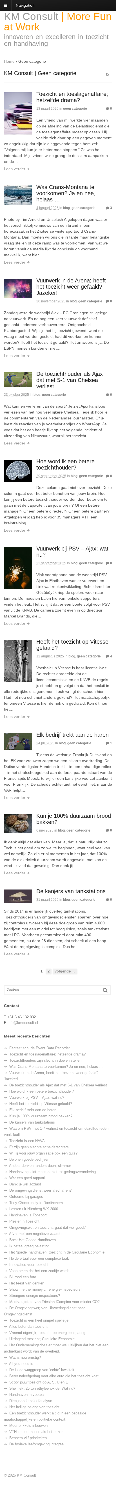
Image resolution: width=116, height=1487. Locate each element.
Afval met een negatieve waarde (35, 1234)
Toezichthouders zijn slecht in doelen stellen (45, 1060)
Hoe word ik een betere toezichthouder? (65, 464)
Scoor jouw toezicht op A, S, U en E (38, 1382)
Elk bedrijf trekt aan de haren (72, 735)
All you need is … (23, 1364)
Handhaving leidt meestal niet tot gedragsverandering (52, 1172)
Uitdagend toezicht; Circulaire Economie (42, 1339)
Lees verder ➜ (17, 169)
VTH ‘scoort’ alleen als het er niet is (38, 1432)
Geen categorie (75, 109)
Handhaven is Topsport (28, 1215)
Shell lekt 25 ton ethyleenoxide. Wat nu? (42, 1388)
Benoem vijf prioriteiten (28, 1438)
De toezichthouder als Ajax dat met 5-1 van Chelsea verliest (69, 380)
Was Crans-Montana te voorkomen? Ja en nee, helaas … (65, 193)
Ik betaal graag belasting (29, 1246)
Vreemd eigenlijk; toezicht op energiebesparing (47, 1333)
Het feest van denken (26, 1283)
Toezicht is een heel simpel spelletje (38, 1320)
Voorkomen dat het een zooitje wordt (39, 1271)
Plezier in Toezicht (24, 1221)
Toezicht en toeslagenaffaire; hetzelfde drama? (72, 97)
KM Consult (31, 16)
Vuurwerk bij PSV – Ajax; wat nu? (36, 1097)
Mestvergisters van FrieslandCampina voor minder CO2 (54, 1302)
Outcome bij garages (26, 1196)
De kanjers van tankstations (71, 891)
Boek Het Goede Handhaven (32, 1240)
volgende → (65, 971)
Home (9, 61)
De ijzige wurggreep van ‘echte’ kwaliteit (41, 1370)
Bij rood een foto (22, 1277)
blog (66, 208)
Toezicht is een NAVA (27, 1141)
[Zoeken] (105, 990)
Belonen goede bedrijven (29, 1159)
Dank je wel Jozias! (25, 1184)
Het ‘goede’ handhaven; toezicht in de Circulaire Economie (56, 1252)
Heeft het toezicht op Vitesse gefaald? (40, 1104)
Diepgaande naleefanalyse (30, 1401)
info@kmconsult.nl (23, 1023)
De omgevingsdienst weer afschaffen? (40, 1190)
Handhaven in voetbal (26, 1394)
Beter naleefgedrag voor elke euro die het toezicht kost (54, 1376)
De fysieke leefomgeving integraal (36, 1444)
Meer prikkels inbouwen (28, 1425)
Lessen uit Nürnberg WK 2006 (33, 1209)
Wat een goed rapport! (27, 1178)
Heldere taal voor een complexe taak (39, 1258)
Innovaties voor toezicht (28, 1265)
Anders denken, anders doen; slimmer (40, 1165)
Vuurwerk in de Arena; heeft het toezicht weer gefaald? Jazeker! (71, 286)
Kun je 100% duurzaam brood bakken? (40, 1116)
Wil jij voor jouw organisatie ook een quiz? (43, 1153)
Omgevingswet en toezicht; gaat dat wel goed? (47, 1227)
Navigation (25, 5)
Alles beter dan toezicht (28, 1326)
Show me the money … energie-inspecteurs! (45, 1289)
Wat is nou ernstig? (25, 1357)
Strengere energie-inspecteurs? (34, 1295)
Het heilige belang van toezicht (34, 1407)
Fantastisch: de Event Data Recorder (39, 1048)
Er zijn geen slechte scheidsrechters (39, 1147)
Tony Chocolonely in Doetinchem (36, 1203)
